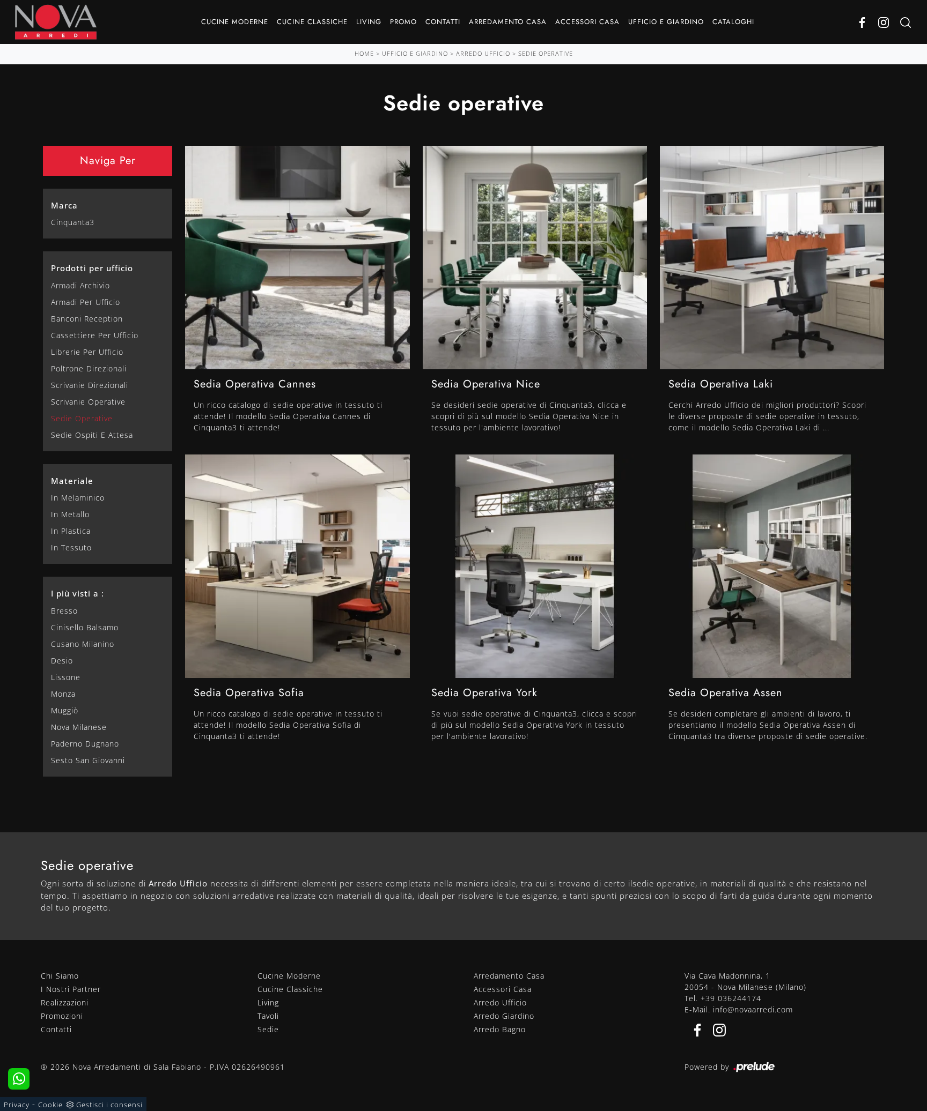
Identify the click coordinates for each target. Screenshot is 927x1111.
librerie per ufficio (87, 352)
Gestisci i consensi (109, 1104)
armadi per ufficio (85, 302)
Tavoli (268, 1016)
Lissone (65, 677)
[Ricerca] (905, 22)
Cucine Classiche (312, 22)
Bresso (64, 611)
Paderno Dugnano (85, 744)
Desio (62, 660)
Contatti (442, 22)
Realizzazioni (65, 1002)
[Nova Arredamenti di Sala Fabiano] (56, 22)
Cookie (50, 1104)
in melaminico (78, 498)
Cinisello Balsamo (85, 627)
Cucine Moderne (234, 22)
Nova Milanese (79, 727)
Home (364, 53)
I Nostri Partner (71, 989)
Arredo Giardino (504, 1016)
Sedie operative (545, 53)
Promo (403, 22)
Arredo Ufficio (483, 53)
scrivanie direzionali (89, 385)
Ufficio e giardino (666, 22)
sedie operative (82, 418)
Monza (63, 694)
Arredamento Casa (508, 22)
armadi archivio (80, 285)
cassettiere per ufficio (94, 335)
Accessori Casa (587, 22)
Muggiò (64, 710)
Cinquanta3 (72, 222)
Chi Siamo (60, 976)
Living (368, 22)
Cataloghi (733, 22)
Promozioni (62, 1016)
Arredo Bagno (500, 1029)
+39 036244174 (731, 998)
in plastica (71, 531)
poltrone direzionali (89, 368)
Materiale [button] (72, 480)
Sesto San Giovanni (88, 760)
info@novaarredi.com (753, 1009)
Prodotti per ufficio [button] (92, 268)
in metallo (70, 514)
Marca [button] (64, 205)
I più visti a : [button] (77, 593)
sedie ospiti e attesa (92, 435)
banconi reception (87, 319)
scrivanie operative (88, 402)
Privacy (17, 1104)
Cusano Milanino (82, 644)
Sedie (268, 1029)
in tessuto (71, 547)
